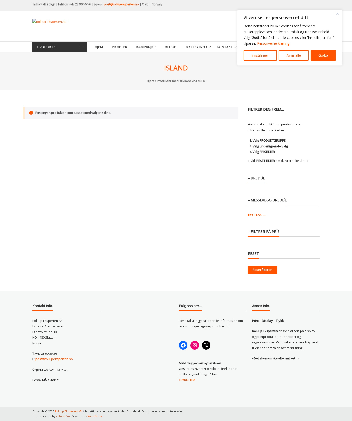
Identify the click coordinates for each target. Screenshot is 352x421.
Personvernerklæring (273, 43)
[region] (289, 38)
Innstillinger (260, 55)
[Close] (337, 14)
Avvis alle (294, 55)
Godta (323, 55)
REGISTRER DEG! (218, 230)
